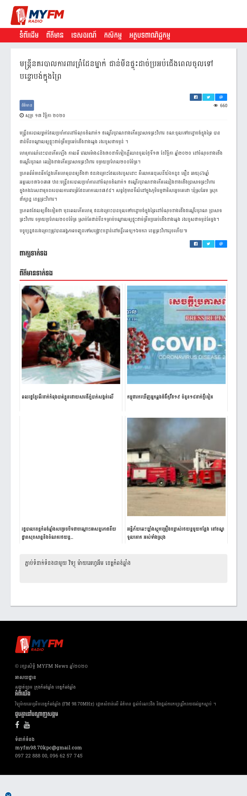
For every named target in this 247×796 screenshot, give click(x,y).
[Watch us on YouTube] (28, 726)
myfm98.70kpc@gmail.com (48, 747)
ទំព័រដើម (29, 35)
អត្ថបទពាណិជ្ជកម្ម (149, 35)
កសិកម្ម (113, 35)
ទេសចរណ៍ (83, 35)
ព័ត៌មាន (55, 35)
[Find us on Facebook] (18, 726)
